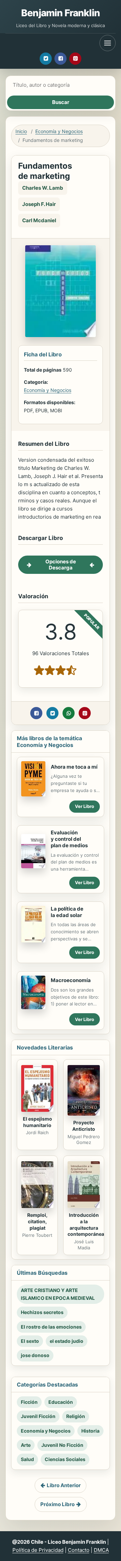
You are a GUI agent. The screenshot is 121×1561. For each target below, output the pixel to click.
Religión (75, 1416)
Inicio (21, 131)
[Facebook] (60, 59)
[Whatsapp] (69, 713)
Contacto (78, 1550)
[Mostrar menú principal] (107, 43)
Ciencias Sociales (65, 1459)
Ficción (29, 1402)
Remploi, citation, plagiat (37, 1221)
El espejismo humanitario (37, 1122)
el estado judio (66, 1341)
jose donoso (35, 1355)
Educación (60, 1402)
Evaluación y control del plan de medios (69, 839)
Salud (27, 1459)
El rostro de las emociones (51, 1327)
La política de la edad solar (67, 912)
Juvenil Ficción (38, 1416)
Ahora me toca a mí (74, 767)
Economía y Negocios (59, 131)
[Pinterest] (75, 59)
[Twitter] (46, 59)
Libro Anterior (64, 1485)
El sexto (30, 1341)
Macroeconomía (71, 980)
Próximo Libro (57, 1504)
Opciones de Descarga (60, 564)
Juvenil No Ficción (62, 1445)
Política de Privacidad (38, 1550)
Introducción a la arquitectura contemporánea (86, 1224)
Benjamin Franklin (60, 13)
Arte (26, 1445)
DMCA (101, 1550)
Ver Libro (84, 806)
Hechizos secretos (42, 1312)
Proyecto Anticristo (83, 1126)
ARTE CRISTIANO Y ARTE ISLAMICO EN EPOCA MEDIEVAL (58, 1293)
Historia (90, 1431)
